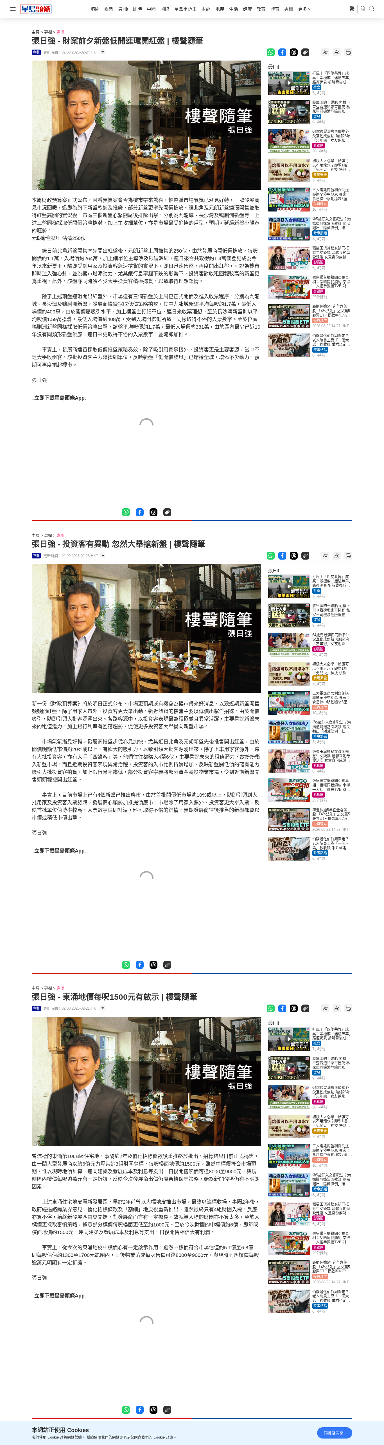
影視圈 (318, 145)
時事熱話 (320, 233)
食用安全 (320, 175)
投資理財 (320, 204)
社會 (316, 87)
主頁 (36, 32)
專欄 (48, 32)
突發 (316, 116)
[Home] (36, 9)
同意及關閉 (334, 1433)
